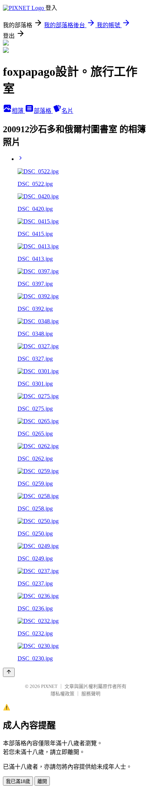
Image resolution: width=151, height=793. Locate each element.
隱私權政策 (62, 693)
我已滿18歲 (18, 781)
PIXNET (49, 686)
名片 (67, 111)
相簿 (18, 111)
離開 (42, 781)
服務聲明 (90, 693)
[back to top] (9, 672)
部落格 (43, 111)
